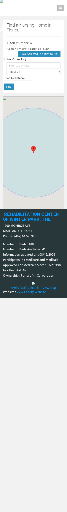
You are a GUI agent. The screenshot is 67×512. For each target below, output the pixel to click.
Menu (60, 8)
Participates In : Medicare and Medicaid (30, 260)
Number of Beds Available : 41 (24, 249)
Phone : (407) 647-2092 (19, 236)
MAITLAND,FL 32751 (17, 231)
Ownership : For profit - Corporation (28, 275)
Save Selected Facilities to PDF (39, 54)
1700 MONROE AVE (16, 226)
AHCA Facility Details (25, 288)
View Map (49, 288)
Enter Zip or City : (16, 59)
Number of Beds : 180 (18, 244)
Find (9, 86)
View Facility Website (31, 292)
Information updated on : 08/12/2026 (29, 254)
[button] (33, 149)
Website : (24, 292)
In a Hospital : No (15, 270)
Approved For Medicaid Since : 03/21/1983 (32, 265)
